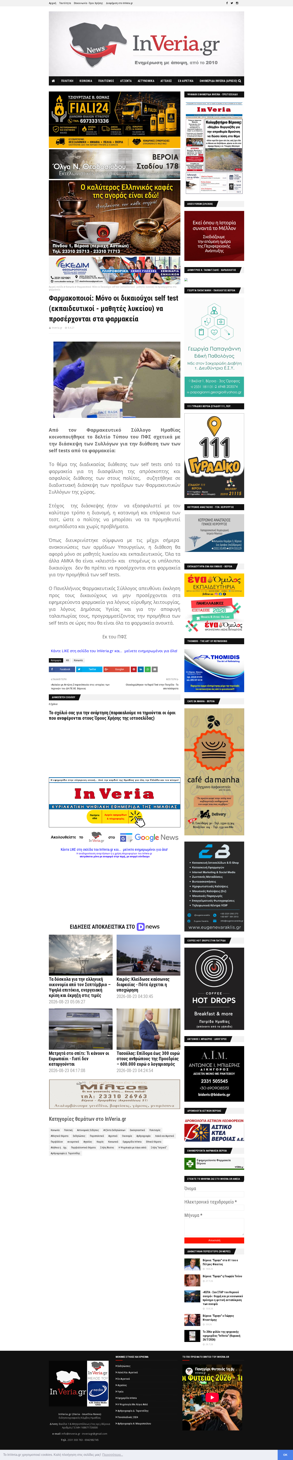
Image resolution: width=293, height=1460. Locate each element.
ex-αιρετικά (73, 1141)
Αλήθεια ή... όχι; (59, 1147)
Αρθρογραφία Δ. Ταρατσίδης (65, 1153)
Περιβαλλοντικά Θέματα (83, 1147)
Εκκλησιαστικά (137, 1130)
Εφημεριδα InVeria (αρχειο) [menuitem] (218, 80)
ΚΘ (67, 660)
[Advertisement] (114, 886)
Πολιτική (68, 1130)
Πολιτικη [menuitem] (67, 80)
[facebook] (227, 3)
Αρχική (52, 3)
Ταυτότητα (65, 3)
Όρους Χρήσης (108, 718)
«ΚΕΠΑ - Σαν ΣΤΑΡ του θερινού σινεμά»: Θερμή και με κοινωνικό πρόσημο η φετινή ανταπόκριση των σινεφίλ (223, 1298)
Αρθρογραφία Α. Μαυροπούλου (134, 1423)
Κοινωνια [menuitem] (86, 80)
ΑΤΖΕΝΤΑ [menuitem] (126, 80)
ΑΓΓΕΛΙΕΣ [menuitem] (166, 80)
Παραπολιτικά (97, 1136)
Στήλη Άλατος (107, 1147)
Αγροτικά (112, 1136)
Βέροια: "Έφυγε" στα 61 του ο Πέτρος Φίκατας (220, 1262)
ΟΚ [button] (285, 1454)
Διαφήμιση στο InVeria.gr (119, 3)
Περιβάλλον (57, 1141)
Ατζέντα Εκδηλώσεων (114, 1130)
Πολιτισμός (154, 1130)
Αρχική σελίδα (56, 286)
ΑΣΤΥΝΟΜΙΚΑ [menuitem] (146, 80)
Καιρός (100, 1141)
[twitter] (232, 3)
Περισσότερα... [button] (112, 1454)
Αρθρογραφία (143, 1136)
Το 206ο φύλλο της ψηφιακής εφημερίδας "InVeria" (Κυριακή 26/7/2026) (221, 1335)
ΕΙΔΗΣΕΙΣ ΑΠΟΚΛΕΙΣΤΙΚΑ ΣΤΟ (103, 927)
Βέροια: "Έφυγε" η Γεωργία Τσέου (222, 1276)
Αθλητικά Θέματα (59, 1136)
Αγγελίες (88, 1141)
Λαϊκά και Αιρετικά (164, 1136)
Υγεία (120, 1391)
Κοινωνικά (113, 1141)
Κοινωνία (70, 286)
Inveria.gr (57, 327)
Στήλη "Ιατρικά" (159, 1147)
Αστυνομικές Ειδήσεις (88, 1130)
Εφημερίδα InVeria (132, 1141)
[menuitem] (53, 80)
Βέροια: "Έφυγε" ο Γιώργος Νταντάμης (218, 1317)
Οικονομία (127, 1136)
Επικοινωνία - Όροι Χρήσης (88, 3)
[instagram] (237, 3)
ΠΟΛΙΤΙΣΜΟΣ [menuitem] (106, 80)
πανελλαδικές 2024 (127, 1417)
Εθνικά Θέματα (153, 1141)
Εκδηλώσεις (79, 1136)
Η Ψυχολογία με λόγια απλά (132, 1147)
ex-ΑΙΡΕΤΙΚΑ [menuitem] (185, 80)
